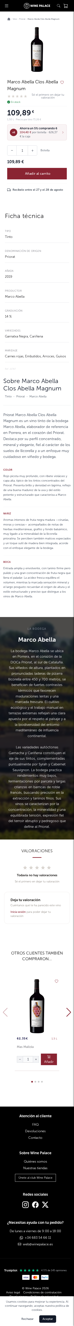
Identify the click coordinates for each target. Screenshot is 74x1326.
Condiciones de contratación (42, 1292)
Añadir (49, 1061)
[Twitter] (45, 1205)
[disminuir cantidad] (20, 1059)
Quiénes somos (35, 1161)
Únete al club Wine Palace (35, 1177)
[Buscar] (58, 5)
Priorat (10, 256)
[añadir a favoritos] (62, 82)
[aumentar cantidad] (36, 1059)
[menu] (6, 5)
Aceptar (48, 1318)
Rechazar (27, 1318)
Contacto (35, 1137)
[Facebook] (35, 1205)
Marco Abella (14, 296)
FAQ (35, 1124)
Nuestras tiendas (35, 1168)
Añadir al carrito (38, 173)
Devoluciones (35, 1131)
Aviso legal (13, 1292)
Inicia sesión (18, 911)
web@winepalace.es (38, 1244)
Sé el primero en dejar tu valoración (48, 96)
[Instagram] (25, 1205)
